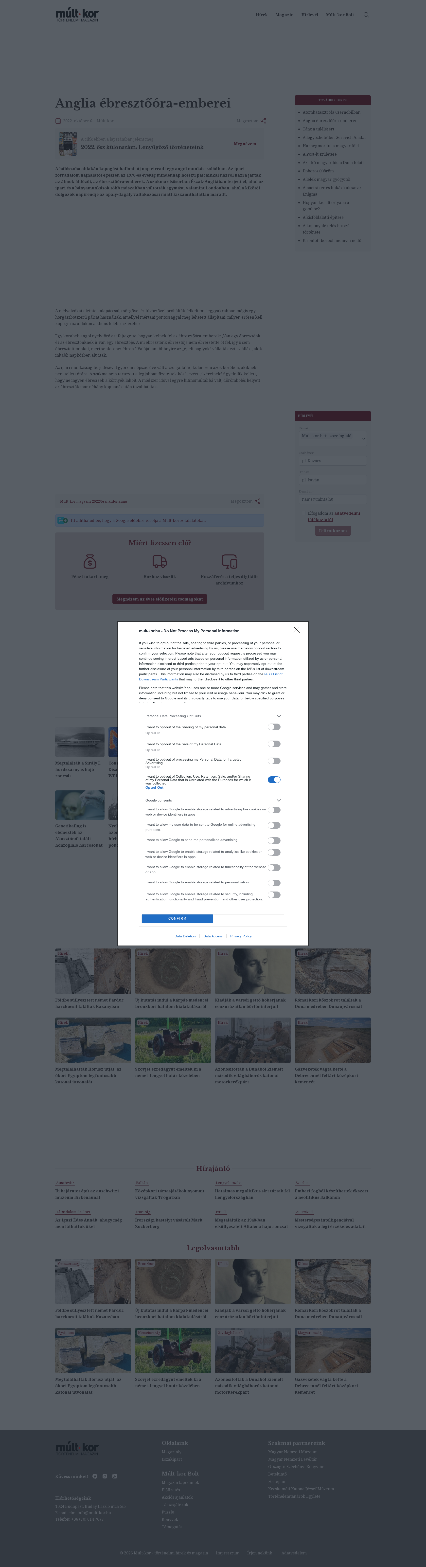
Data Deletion (185, 936)
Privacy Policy (241, 936)
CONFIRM (177, 918)
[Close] (298, 631)
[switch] (274, 727)
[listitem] (213, 716)
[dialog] (213, 784)
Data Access (213, 936)
